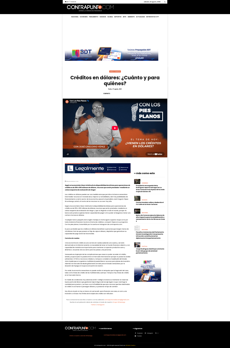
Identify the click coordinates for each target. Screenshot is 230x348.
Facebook (139, 333)
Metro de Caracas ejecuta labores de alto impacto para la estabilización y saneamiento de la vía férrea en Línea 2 (150, 218)
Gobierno (145, 183)
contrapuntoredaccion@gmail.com (116, 300)
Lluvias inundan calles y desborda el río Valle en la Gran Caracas (150, 203)
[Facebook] (112, 93)
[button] (165, 2)
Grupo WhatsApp (119, 302)
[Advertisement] (115, 32)
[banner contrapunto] (98, 175)
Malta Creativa (131, 345)
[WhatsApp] (125, 93)
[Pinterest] (121, 93)
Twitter (93, 305)
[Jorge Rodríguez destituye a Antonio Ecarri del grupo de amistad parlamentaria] (137, 244)
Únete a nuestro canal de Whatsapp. (81, 336)
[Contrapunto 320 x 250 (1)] (147, 283)
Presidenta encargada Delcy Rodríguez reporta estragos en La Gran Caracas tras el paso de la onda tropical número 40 (150, 188)
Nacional (145, 212)
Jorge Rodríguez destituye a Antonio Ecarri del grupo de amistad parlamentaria (150, 251)
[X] (117, 93)
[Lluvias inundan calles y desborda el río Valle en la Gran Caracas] (137, 198)
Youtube (139, 336)
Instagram (100, 305)
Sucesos (144, 199)
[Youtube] (135, 336)
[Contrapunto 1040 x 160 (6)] (111, 62)
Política (144, 246)
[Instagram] (145, 333)
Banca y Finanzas (115, 71)
